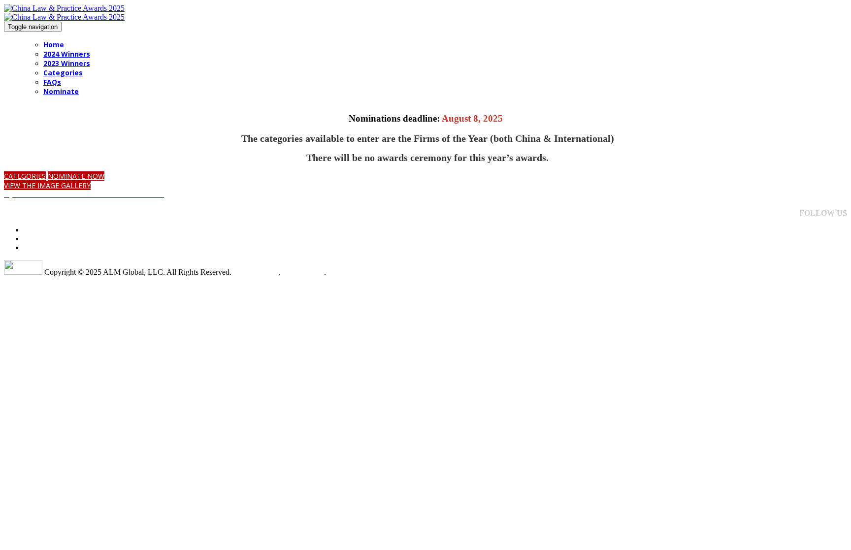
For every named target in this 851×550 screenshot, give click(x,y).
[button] (25, 176)
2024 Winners (66, 54)
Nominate (61, 91)
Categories (63, 72)
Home (53, 44)
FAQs (52, 82)
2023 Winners (66, 63)
